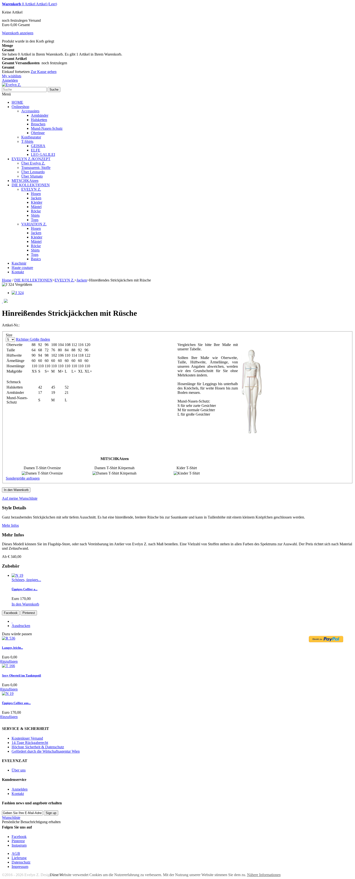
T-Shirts (27, 141)
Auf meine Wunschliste (19, 498)
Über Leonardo (33, 172)
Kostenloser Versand (27, 738)
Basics (36, 259)
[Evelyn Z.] (11, 85)
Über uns (19, 770)
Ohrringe (38, 133)
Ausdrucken (21, 626)
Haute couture (22, 268)
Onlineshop (20, 107)
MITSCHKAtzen (25, 181)
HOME (17, 102)
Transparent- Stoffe (35, 168)
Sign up (51, 813)
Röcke (36, 211)
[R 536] (8, 638)
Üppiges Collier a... (24, 589)
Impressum (20, 867)
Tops (34, 220)
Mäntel (36, 207)
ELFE (35, 150)
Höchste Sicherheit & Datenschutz (38, 747)
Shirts (35, 215)
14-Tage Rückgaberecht (30, 743)
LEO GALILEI (43, 154)
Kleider (36, 202)
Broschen (38, 124)
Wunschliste (11, 817)
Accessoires (30, 111)
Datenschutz (21, 862)
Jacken (36, 198)
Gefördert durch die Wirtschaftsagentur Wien (46, 751)
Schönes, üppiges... (26, 580)
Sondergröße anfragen (23, 478)
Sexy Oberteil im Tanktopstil (21, 675)
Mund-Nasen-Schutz (47, 128)
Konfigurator (31, 137)
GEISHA (38, 146)
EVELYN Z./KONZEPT (31, 159)
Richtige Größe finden (33, 339)
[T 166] (8, 666)
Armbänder (39, 115)
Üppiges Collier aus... (16, 703)
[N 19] (17, 575)
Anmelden (10, 80)
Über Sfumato (32, 176)
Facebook (11, 613)
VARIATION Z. (34, 224)
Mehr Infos (10, 525)
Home (6, 280)
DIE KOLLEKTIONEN (31, 185)
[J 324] (18, 293)
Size (9, 335)
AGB (16, 853)
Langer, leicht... (12, 647)
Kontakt (18, 272)
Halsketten (39, 120)
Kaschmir (19, 263)
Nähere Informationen (264, 875)
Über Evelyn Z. (33, 163)
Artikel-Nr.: (11, 325)
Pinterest (28, 613)
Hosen (36, 194)
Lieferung (19, 858)
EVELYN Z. (31, 189)
